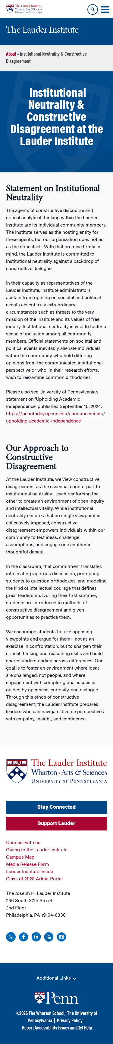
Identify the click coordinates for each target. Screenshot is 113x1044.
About (11, 54)
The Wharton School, (47, 1013)
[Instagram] (61, 938)
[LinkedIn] (36, 938)
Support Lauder (56, 823)
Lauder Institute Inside (29, 871)
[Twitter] (11, 938)
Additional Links (54, 978)
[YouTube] (49, 938)
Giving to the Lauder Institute (36, 850)
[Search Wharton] (92, 9)
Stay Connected (56, 807)
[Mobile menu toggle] (104, 9)
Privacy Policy (70, 1021)
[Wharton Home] (24, 9)
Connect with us (23, 842)
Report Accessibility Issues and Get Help (57, 1028)
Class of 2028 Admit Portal (34, 879)
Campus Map (20, 857)
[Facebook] (23, 938)
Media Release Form (27, 864)
